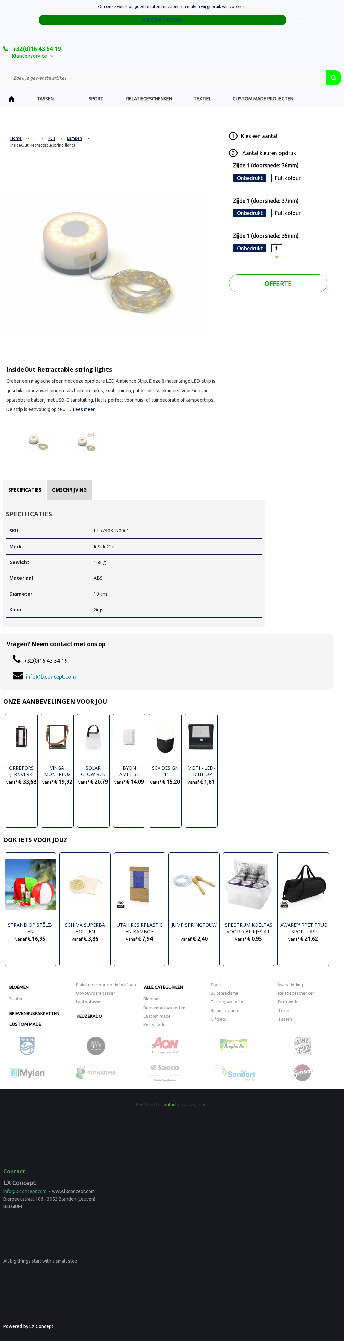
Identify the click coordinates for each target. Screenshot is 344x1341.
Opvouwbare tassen (96, 993)
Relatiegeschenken (149, 98)
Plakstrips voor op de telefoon (106, 984)
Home (11, 99)
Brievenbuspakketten (34, 1013)
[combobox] (164, 77)
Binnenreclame (225, 1010)
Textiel (202, 98)
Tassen (45, 98)
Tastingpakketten (228, 1001)
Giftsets (218, 1019)
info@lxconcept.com (51, 677)
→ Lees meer (81, 409)
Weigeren (298, 20)
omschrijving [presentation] (69, 489)
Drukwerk (287, 1001)
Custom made (25, 1024)
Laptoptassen (89, 1001)
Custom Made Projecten (263, 98)
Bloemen (19, 987)
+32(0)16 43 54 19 (36, 48)
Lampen (74, 138)
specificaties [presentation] (24, 489)
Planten (16, 998)
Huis (51, 138)
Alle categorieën (163, 987)
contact (169, 1104)
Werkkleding (290, 984)
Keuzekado (89, 1016)
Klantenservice (29, 56)
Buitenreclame (225, 993)
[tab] (24, 490)
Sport (96, 98)
